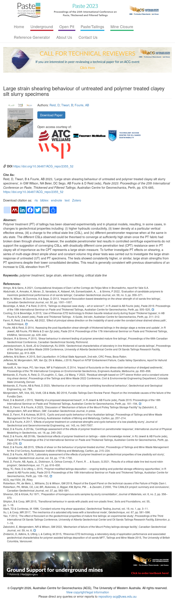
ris (36, 200)
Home (19, 26)
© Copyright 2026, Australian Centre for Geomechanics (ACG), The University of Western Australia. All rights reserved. (87, 588)
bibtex (44, 200)
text (67, 200)
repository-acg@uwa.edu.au (117, 596)
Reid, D (55, 105)
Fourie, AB (82, 105)
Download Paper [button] (51, 115)
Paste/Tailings (92, 26)
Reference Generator (32, 37)
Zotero (76, 200)
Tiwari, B (67, 105)
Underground (42, 26)
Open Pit (66, 26)
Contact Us (88, 37)
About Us (64, 37)
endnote (56, 200)
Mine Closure (122, 26)
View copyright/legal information (87, 592)
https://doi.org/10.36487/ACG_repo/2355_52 (43, 166)
